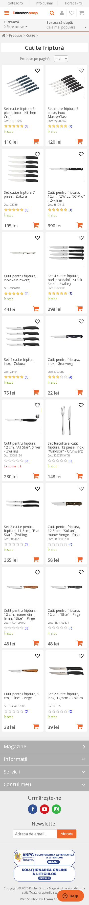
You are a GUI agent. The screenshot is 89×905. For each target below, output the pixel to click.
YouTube (44, 809)
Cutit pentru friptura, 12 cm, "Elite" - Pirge (64, 612)
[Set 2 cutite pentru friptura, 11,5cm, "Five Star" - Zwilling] (22, 503)
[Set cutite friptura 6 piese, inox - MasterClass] (66, 85)
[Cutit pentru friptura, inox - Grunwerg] (22, 252)
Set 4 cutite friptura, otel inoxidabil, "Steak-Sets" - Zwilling (65, 279)
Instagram (56, 809)
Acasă (3, 36)
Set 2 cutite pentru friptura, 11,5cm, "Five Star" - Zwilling (21, 530)
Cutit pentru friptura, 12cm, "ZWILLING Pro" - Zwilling (66, 196)
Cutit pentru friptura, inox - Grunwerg (20, 278)
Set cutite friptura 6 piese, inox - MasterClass (63, 112)
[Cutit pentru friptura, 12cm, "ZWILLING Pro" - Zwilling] (66, 169)
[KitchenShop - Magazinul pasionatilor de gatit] (25, 13)
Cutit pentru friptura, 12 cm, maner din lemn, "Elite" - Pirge (20, 614)
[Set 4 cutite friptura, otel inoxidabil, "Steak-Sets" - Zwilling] (66, 252)
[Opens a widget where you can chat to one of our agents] (70, 896)
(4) (26, 126)
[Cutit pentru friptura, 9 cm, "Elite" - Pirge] (22, 671)
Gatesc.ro (15, 3)
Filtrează (11, 22)
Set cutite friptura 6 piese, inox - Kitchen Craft (20, 112)
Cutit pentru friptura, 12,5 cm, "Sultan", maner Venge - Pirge (64, 530)
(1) (26, 210)
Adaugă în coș (36, 140)
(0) (26, 460)
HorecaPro (73, 3)
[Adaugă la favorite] (37, 71)
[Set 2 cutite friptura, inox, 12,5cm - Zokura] (66, 671)
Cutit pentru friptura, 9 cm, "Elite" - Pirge (21, 696)
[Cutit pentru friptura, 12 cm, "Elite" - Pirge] (66, 587)
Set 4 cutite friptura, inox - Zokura (20, 361)
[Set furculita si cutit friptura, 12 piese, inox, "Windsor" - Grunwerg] (66, 420)
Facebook (32, 809)
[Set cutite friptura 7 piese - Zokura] (22, 169)
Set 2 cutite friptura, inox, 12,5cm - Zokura (65, 696)
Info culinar (44, 3)
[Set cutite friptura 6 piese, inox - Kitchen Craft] (22, 85)
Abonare (67, 834)
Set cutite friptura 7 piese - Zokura (19, 194)
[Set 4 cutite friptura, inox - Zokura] (22, 336)
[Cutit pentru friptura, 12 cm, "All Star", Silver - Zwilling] (22, 420)
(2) (70, 126)
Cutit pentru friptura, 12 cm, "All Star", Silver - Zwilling (22, 447)
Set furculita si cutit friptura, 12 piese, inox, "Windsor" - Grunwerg (66, 447)
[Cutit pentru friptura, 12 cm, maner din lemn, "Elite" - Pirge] (22, 587)
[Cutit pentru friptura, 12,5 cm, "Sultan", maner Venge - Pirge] (66, 503)
